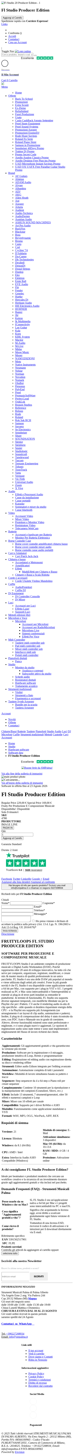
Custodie (57, 734)
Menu (4, 86)
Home (11, 743)
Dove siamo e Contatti (40, 1356)
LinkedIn (26, 878)
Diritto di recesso (37, 1382)
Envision (19, 1452)
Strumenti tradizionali (32, 734)
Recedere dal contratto (40, 1385)
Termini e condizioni (39, 1379)
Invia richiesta (10, 930)
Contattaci (13, 39)
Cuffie (16, 734)
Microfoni (6, 734)
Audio (58, 731)
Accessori (6, 737)
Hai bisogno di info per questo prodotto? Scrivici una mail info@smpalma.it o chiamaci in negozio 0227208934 (37, 886)
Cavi (65, 734)
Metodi (48, 734)
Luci (64, 731)
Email (46, 878)
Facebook (6, 878)
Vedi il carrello (36, 1353)
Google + (37, 878)
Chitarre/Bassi (9, 731)
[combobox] (17, 54)
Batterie (21, 731)
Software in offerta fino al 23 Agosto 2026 (24, 786)
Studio (50, 731)
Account (6, 713)
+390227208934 (15, 1333)
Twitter (16, 878)
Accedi (12, 36)
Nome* (5, 903)
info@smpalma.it (18, 1336)
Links (4, 24)
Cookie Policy (36, 1376)
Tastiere (31, 731)
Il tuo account (35, 1350)
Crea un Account (17, 42)
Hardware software (18, 749)
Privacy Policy (36, 1373)
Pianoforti (41, 731)
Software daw (15, 752)
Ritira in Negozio (37, 1359)
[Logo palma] (23, 51)
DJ (69, 731)
